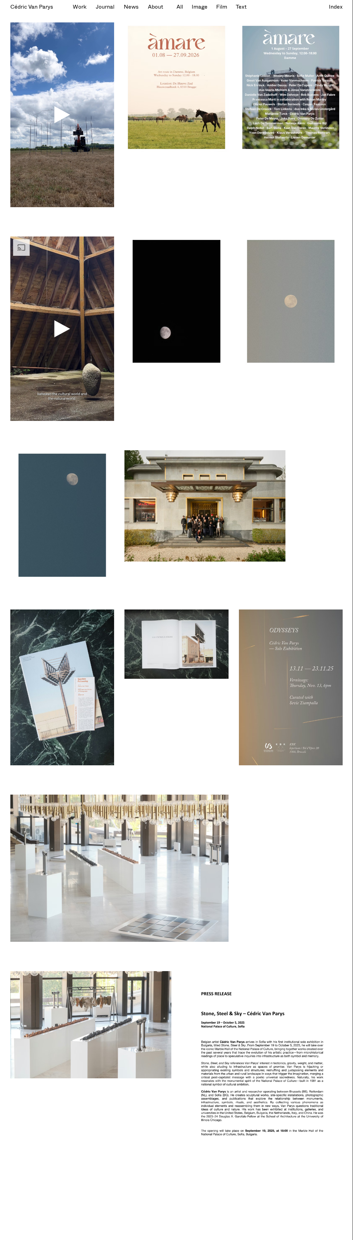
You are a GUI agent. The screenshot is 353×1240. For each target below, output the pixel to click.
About (155, 6)
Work (80, 6)
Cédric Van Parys (31, 6)
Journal (105, 6)
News (131, 6)
